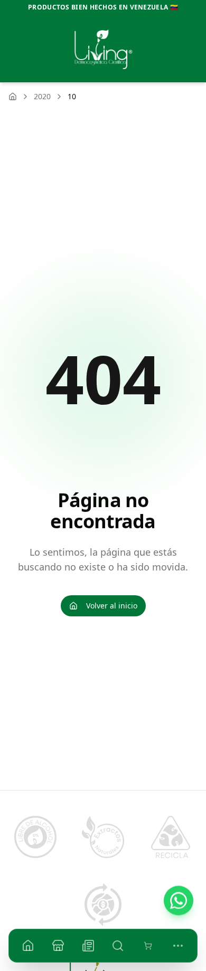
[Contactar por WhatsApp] (178, 900)
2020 (42, 96)
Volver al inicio (111, 606)
